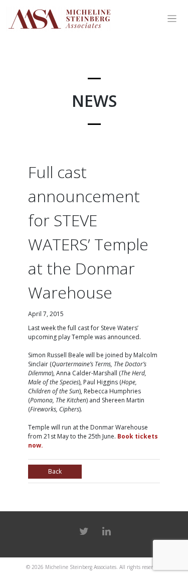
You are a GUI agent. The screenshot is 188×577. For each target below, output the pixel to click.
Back (55, 471)
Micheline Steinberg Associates (80, 566)
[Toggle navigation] (172, 19)
